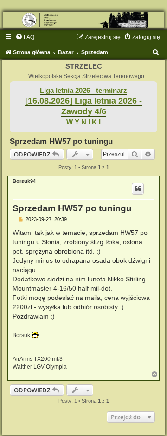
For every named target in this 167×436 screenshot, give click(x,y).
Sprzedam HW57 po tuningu (61, 141)
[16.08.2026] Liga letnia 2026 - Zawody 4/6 (83, 106)
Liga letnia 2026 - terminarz (83, 90)
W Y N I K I (83, 122)
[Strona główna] (83, 20)
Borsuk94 (24, 181)
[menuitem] (24, 37)
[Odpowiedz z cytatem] (138, 188)
